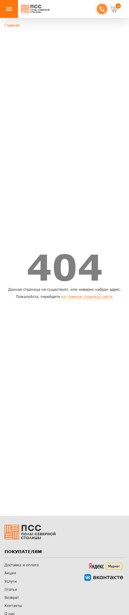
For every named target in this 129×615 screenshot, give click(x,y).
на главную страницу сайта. (87, 296)
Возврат (11, 597)
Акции (10, 573)
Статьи (10, 589)
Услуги (10, 581)
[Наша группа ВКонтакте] (103, 577)
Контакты (13, 605)
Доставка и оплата (21, 565)
